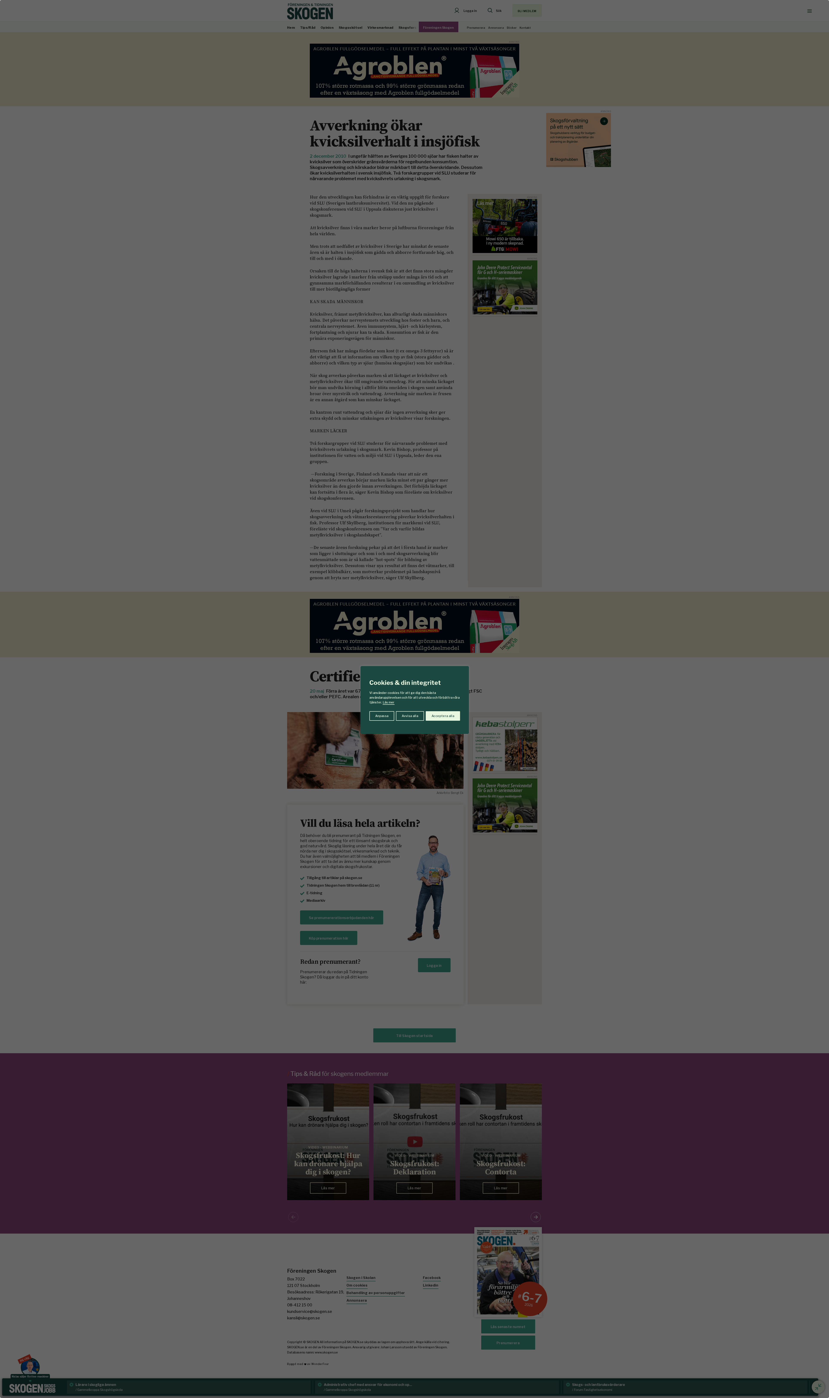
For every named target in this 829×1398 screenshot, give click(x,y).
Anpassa (381, 716)
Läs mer (388, 702)
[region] (414, 699)
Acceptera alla (443, 716)
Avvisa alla (410, 716)
